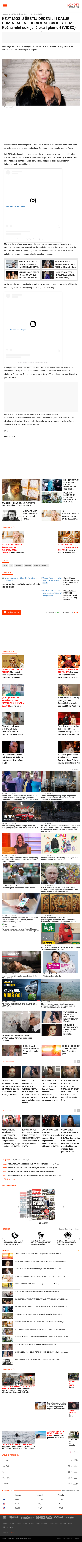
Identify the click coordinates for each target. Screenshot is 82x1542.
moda (5, 565)
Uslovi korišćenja (8, 1527)
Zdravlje (12, 1523)
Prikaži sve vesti (9, 1179)
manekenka (18, 565)
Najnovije (6, 1160)
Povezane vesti (8, 1062)
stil (11, 565)
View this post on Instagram (16, 206)
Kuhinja (25, 1523)
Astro (77, 1229)
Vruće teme (7, 572)
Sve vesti (5, 1250)
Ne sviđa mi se (69, 612)
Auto (56, 1523)
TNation (76, 1539)
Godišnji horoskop (65, 1229)
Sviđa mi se (51, 612)
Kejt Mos (28, 565)
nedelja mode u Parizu (41, 565)
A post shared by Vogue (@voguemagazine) (33, 362)
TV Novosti (62, 1523)
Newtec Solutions (67, 1539)
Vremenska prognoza (10, 1455)
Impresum (5, 1533)
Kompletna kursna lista (70, 1491)
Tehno (51, 1523)
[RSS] (78, 1250)
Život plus (18, 1523)
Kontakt (12, 1533)
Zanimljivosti (44, 1523)
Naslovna (5, 1523)
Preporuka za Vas (9, 527)
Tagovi (5, 560)
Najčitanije (16, 1160)
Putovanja (32, 1523)
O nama (69, 1523)
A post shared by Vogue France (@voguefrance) (33, 239)
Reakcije (26, 1160)
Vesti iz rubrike (8, 1111)
